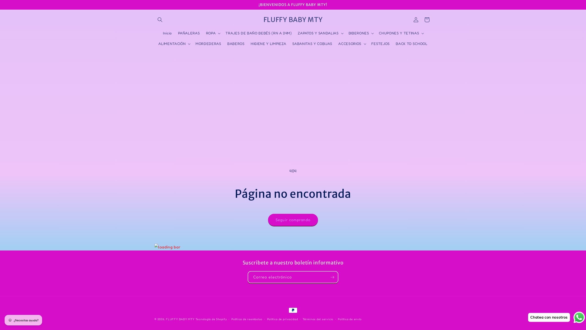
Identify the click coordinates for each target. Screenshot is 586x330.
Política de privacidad (282, 319)
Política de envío (349, 319)
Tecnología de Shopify (211, 319)
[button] (160, 19)
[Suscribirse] (332, 277)
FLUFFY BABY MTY (180, 319)
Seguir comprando (293, 219)
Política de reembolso (246, 319)
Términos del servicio (318, 319)
